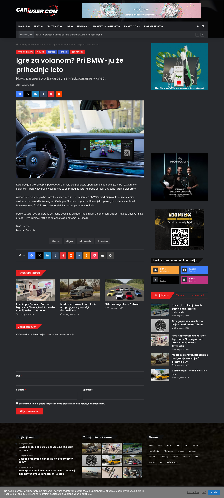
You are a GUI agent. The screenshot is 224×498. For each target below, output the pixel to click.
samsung (164, 456)
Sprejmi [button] (214, 492)
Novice (22, 26)
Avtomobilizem (43, 44)
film (178, 445)
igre (70, 241)
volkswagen (172, 462)
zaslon (103, 241)
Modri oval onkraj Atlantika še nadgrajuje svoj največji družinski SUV (78, 307)
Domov (22, 44)
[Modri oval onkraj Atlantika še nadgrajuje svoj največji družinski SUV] (80, 290)
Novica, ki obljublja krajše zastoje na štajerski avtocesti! (187, 309)
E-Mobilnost (152, 26)
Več (204, 492)
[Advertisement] (179, 121)
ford (186, 445)
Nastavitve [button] (193, 492)
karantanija (154, 451)
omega (181, 451)
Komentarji (198, 295)
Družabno (53, 26)
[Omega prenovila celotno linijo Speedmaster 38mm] (160, 325)
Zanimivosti (77, 51)
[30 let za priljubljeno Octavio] (124, 290)
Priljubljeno (162, 295)
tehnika (186, 456)
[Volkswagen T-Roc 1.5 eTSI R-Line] (160, 375)
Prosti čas (131, 26)
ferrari (169, 445)
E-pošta (21, 389)
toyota (152, 462)
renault (152, 456)
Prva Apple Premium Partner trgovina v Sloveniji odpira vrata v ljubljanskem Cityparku (35, 307)
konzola (86, 241)
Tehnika (82, 26)
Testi (37, 26)
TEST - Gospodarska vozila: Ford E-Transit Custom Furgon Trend (69, 34)
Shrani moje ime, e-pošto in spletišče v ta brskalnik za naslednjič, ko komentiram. (62, 403)
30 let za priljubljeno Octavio (122, 304)
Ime (19, 375)
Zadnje (180, 295)
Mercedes (168, 451)
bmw (56, 241)
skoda (175, 456)
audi (151, 445)
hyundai (196, 445)
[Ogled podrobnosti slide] (179, 66)
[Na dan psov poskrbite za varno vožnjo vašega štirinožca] (132, 472)
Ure (68, 26)
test (196, 456)
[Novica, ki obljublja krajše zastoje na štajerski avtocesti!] (160, 310)
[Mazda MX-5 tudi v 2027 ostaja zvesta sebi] (91, 472)
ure (161, 462)
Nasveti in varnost (105, 26)
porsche (192, 451)
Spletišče (88, 389)
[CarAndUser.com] (37, 10)
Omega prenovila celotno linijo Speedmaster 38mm (187, 322)
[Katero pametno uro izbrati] (112, 472)
